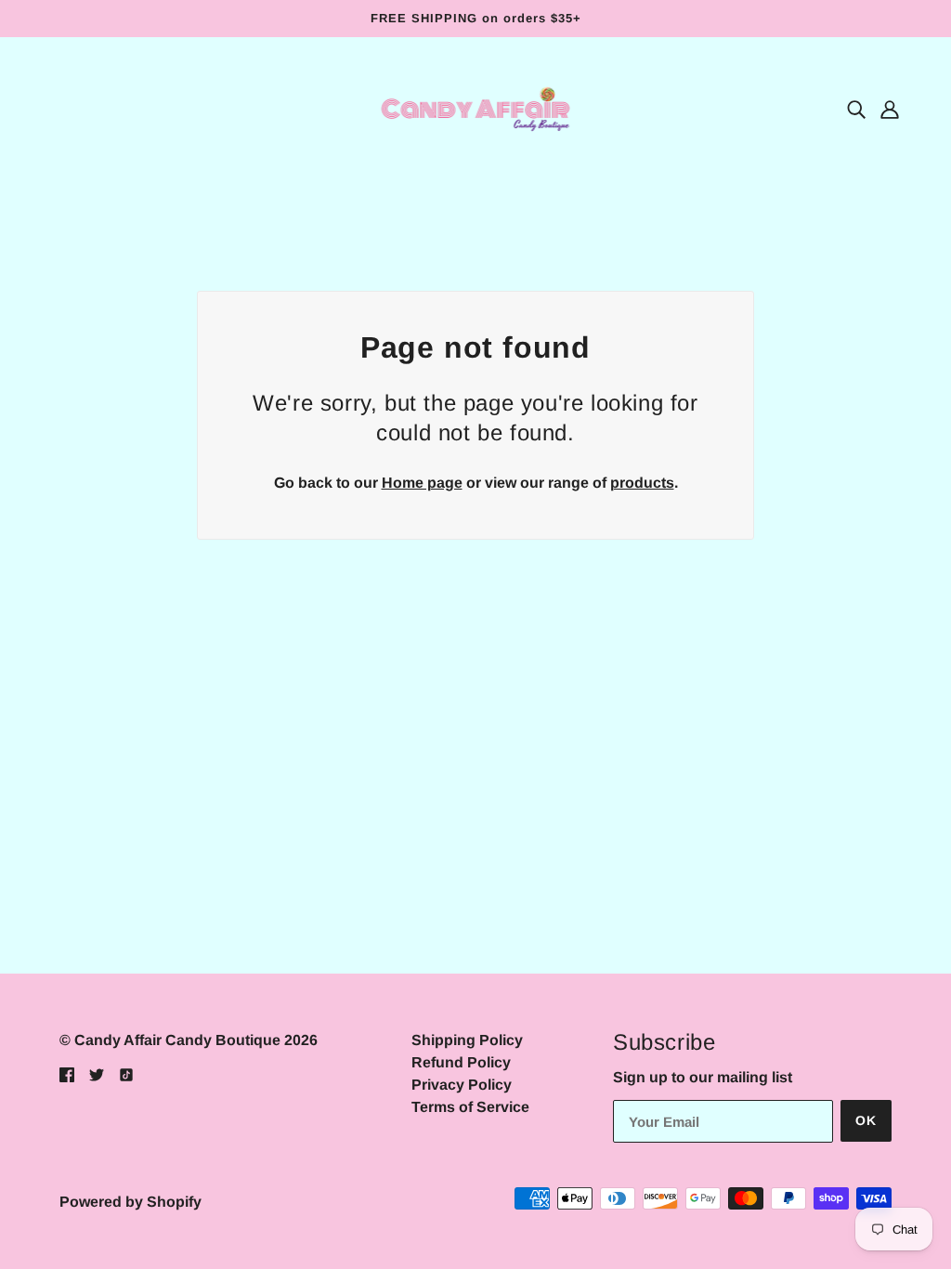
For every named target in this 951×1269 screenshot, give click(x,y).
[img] (856, 109)
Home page (422, 483)
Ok (866, 1120)
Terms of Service (470, 1107)
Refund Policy (461, 1062)
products (642, 483)
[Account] (889, 109)
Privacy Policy (461, 1084)
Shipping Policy (467, 1040)
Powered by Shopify (130, 1202)
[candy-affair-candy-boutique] (475, 108)
